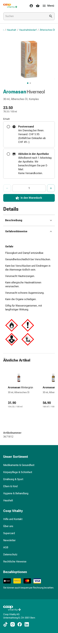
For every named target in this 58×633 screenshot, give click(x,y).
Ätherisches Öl (47, 30)
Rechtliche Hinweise (14, 561)
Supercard (9, 533)
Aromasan (14, 92)
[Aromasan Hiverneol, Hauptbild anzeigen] (27, 83)
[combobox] (24, 16)
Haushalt (11, 30)
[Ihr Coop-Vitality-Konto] (30, 6)
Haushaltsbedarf (28, 30)
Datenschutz (10, 554)
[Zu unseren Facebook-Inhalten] (19, 624)
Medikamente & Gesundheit (18, 465)
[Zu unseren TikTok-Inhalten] (5, 624)
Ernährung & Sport (13, 479)
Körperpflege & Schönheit (17, 472)
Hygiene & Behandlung (15, 493)
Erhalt (6, 119)
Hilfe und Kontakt (12, 519)
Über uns (8, 526)
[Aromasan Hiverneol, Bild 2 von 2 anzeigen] (30, 83)
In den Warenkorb (31, 197)
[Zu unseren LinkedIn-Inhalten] (26, 624)
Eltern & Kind (10, 486)
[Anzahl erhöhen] (51, 188)
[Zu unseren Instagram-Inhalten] (12, 624)
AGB (5, 547)
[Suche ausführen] (51, 16)
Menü (50, 5)
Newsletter (9, 540)
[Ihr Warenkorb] (37, 6)
